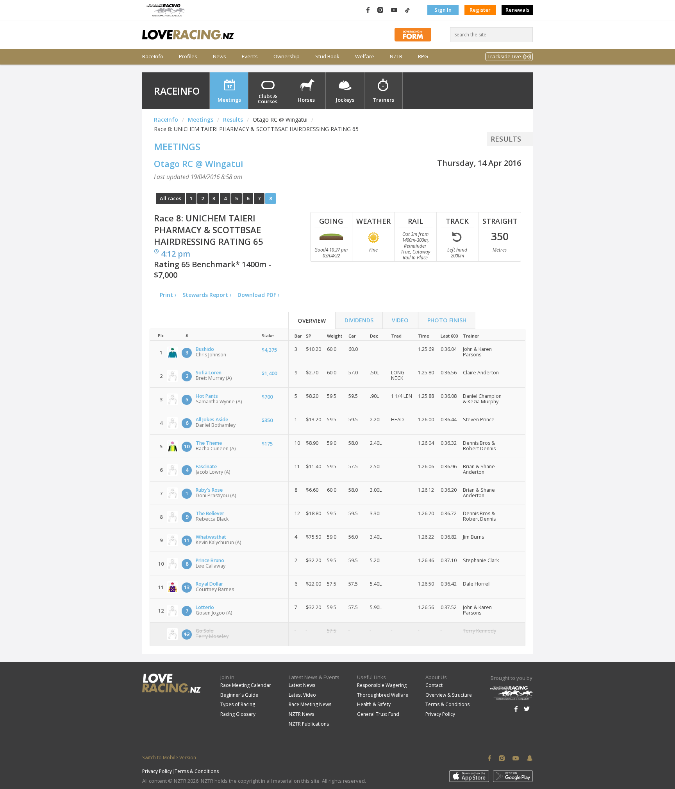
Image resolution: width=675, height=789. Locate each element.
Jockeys (345, 99)
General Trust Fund (378, 714)
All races (170, 198)
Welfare (364, 56)
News (219, 56)
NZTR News (301, 714)
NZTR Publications (309, 724)
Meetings (229, 99)
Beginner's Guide (239, 695)
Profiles (188, 56)
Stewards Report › (207, 294)
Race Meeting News (310, 704)
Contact (434, 685)
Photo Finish (446, 320)
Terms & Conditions (447, 704)
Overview (312, 320)
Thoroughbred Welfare (382, 695)
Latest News (302, 685)
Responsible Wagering (382, 685)
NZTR (396, 56)
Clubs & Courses (267, 99)
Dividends (359, 320)
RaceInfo (152, 56)
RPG (423, 56)
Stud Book (327, 56)
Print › (168, 294)
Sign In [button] (443, 9)
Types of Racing (237, 704)
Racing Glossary (237, 714)
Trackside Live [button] (504, 56)
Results (233, 119)
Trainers (383, 99)
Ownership (286, 56)
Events (250, 56)
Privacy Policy (440, 714)
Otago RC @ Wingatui (198, 163)
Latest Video (302, 695)
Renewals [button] (517, 9)
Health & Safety (374, 704)
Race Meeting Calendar (245, 685)
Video (400, 320)
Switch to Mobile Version (169, 757)
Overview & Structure (448, 695)
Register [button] (480, 9)
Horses (306, 99)
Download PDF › (260, 294)
